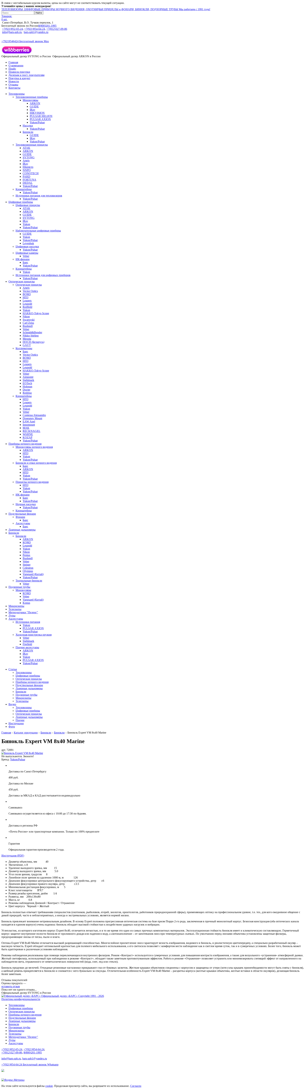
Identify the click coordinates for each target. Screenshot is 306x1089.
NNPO (27, 170)
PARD (26, 176)
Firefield (27, 644)
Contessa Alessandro (34, 415)
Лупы (11, 615)
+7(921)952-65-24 (12, 28)
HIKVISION (37, 112)
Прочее (20, 720)
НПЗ (25, 297)
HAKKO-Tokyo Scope (36, 313)
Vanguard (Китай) (33, 574)
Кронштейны (24, 189)
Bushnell (28, 326)
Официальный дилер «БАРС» (72, 995)
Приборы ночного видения (24, 443)
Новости (13, 81)
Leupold (27, 303)
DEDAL (28, 182)
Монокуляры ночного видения (34, 446)
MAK (26, 427)
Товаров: (6, 18)
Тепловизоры (16, 93)
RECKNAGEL (31, 431)
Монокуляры (30, 100)
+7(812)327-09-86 (56, 28)
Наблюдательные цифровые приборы (38, 230)
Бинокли (28, 131)
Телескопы (14, 609)
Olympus (28, 571)
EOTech (27, 383)
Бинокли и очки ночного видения (36, 462)
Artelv (26, 160)
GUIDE (34, 106)
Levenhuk (28, 243)
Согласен (135, 1085)
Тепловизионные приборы (32, 96)
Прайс (12, 68)
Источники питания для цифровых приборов (43, 275)
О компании (15, 65)
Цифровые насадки (27, 246)
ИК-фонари (23, 259)
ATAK (26, 147)
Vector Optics (30, 291)
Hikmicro (28, 166)
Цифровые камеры (27, 252)
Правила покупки (19, 71)
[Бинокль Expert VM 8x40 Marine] (22, 753)
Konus (26, 602)
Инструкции (16, 723)
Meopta (27, 338)
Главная (13, 62)
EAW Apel (29, 421)
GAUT (27, 345)
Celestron (28, 567)
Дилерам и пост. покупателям (26, 75)
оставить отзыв (10, 986)
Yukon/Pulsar (37, 122)
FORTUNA (29, 179)
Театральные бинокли (29, 580)
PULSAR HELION (41, 116)
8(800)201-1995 (47, 25)
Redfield (27, 306)
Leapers (27, 300)
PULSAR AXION (40, 119)
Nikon (26, 316)
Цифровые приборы (20, 201)
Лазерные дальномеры (22, 529)
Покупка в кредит (19, 78)
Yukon (26, 224)
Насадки (28, 125)
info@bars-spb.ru (12, 32)
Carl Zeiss (28, 322)
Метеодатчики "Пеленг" (23, 612)
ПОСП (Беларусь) (33, 341)
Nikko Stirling (31, 335)
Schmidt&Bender (32, 332)
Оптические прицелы (21, 281)
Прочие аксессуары (27, 647)
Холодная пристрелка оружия (34, 634)
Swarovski (29, 319)
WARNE (28, 434)
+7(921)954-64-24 (34, 28)
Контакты (14, 87)
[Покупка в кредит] (2, 1070)
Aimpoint (28, 376)
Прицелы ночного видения (32, 481)
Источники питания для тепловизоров (39, 195)
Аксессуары (23, 523)
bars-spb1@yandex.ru (36, 32)
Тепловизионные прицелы (32, 144)
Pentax (26, 555)
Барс (25, 262)
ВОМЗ (27, 294)
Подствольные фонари (22, 513)
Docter (26, 389)
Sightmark (28, 380)
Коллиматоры (24, 348)
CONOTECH (31, 173)
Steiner (26, 564)
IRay (32, 109)
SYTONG (29, 157)
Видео (12, 704)
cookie (49, 1085)
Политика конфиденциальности (20, 999)
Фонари (20, 516)
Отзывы (13, 84)
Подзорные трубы (19, 586)
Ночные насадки (26, 504)
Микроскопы (16, 606)
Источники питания (28, 621)
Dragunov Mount (32, 418)
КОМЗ (27, 542)
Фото (11, 726)
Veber (26, 256)
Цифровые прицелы (28, 205)
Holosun (27, 386)
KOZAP (27, 437)
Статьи (12, 669)
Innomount (29, 424)
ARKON (35, 103)
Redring (27, 392)
